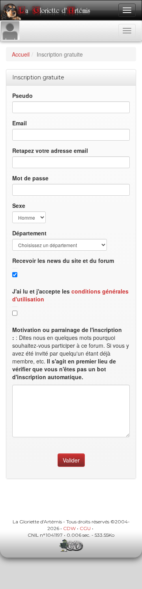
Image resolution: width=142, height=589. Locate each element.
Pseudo (22, 95)
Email (19, 123)
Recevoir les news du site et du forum (63, 260)
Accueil (21, 54)
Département (29, 233)
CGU (85, 528)
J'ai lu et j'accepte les (70, 295)
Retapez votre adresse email (50, 150)
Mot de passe (30, 178)
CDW (69, 528)
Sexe (18, 205)
